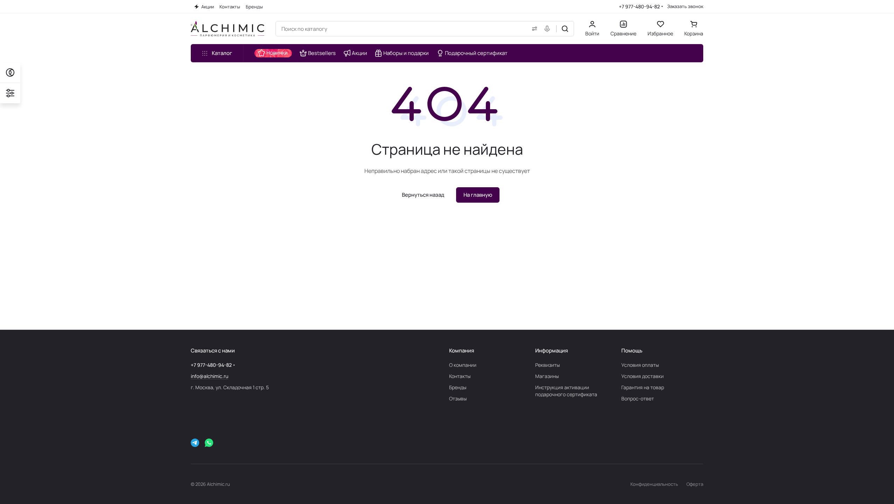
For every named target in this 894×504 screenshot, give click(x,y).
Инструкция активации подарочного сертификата (566, 391)
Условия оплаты (640, 365)
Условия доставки (642, 376)
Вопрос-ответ (637, 398)
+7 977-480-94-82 (639, 6)
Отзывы (458, 398)
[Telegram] (195, 443)
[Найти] (565, 28)
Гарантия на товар (642, 387)
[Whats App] (209, 443)
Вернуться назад (423, 194)
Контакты (459, 376)
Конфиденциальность (654, 484)
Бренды (457, 387)
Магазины (547, 376)
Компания (461, 350)
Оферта (694, 484)
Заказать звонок (685, 6)
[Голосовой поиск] (548, 28)
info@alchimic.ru (209, 376)
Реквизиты (547, 365)
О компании (462, 365)
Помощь (631, 350)
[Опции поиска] (533, 28)
